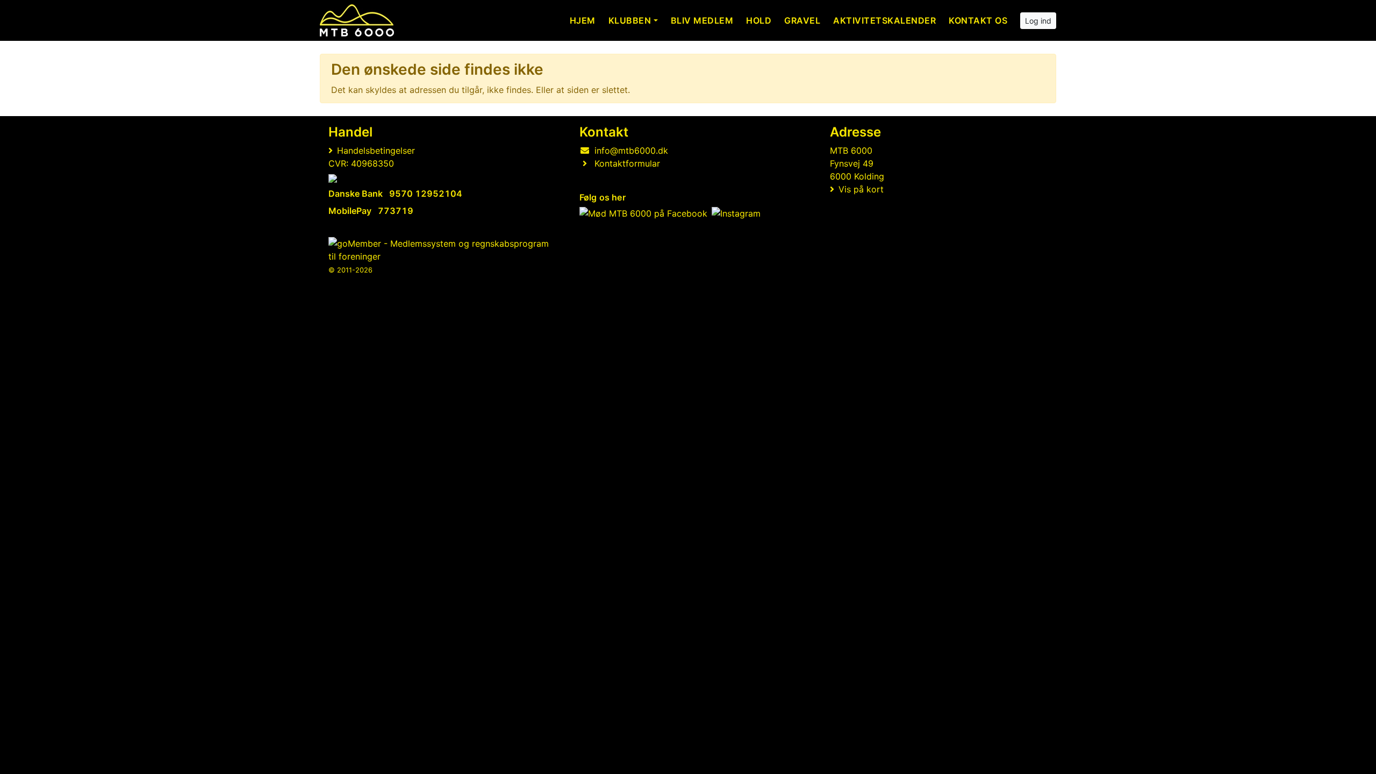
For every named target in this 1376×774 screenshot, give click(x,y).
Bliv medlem (702, 20)
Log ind (1038, 20)
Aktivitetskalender (884, 20)
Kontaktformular (627, 163)
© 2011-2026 (350, 270)
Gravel (802, 20)
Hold (758, 20)
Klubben (629, 20)
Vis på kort (861, 189)
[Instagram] (736, 213)
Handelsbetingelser (376, 150)
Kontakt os (978, 20)
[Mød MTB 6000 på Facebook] (643, 213)
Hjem (583, 20)
